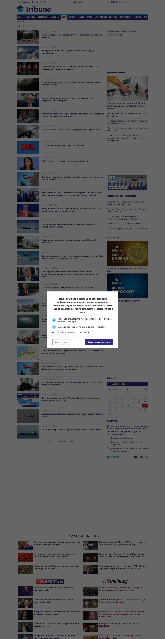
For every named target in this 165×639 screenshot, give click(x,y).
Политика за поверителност (64, 332)
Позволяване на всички (99, 342)
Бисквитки (84, 332)
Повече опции (61, 342)
